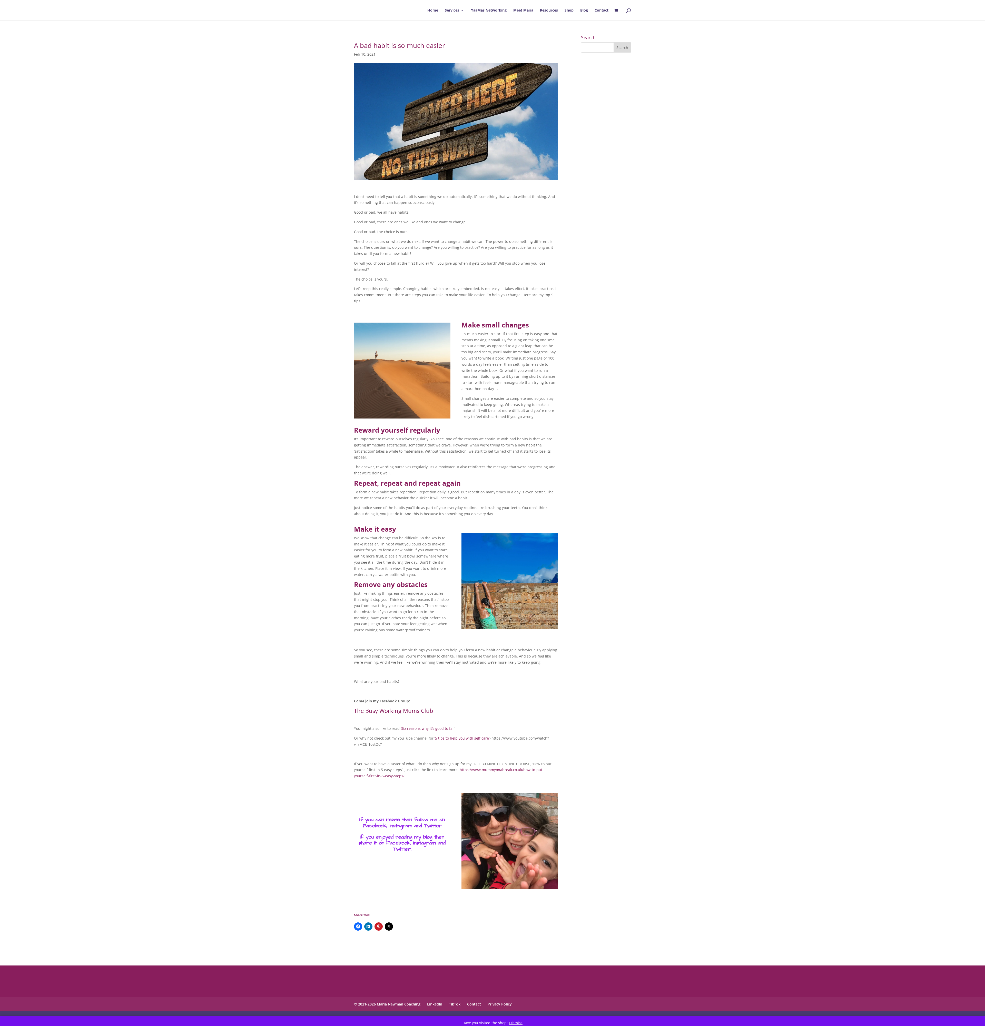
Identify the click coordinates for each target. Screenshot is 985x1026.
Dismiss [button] (516, 1022)
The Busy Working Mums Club (393, 710)
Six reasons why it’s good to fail (428, 728)
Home (432, 10)
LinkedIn (434, 1004)
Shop (569, 10)
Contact (601, 10)
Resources (549, 10)
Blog (584, 10)
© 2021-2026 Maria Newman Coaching (387, 1004)
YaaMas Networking (489, 10)
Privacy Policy (500, 1004)
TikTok (454, 1004)
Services (452, 10)
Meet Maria (523, 10)
